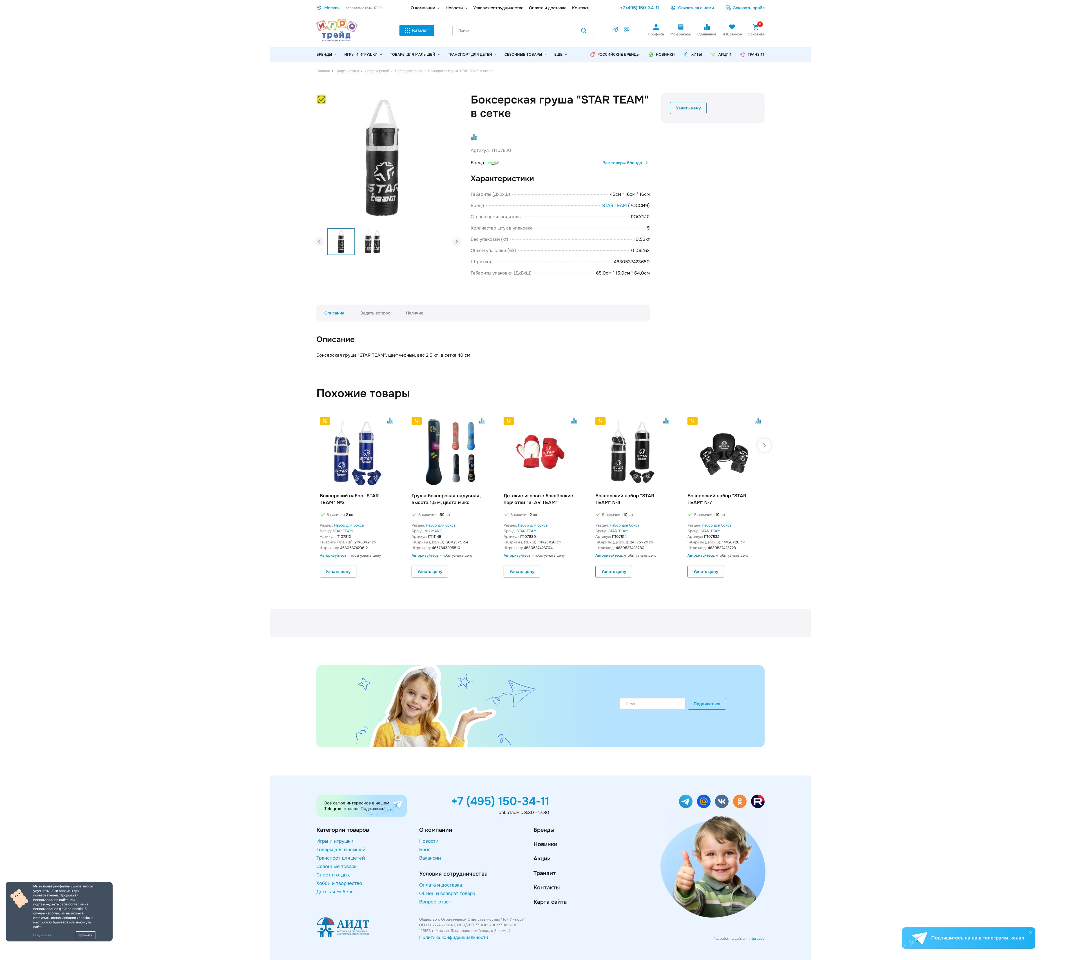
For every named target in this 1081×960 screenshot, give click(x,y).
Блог (424, 850)
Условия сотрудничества (498, 8)
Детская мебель (335, 892)
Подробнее (42, 935)
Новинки (545, 844)
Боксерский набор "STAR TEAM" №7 (717, 499)
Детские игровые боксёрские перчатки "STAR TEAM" (538, 499)
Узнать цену (688, 108)
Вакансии (430, 858)
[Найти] (583, 32)
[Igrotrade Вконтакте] (722, 801)
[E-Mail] (626, 30)
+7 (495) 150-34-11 (639, 8)
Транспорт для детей (470, 54)
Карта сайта (550, 901)
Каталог (420, 30)
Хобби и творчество (339, 883)
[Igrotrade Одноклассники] (740, 801)
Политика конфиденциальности (453, 937)
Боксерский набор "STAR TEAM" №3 (349, 499)
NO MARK (433, 531)
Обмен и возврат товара (447, 893)
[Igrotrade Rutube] (758, 801)
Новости (454, 8)
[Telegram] (615, 30)
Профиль (656, 34)
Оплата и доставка (547, 8)
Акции (542, 858)
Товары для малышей (412, 54)
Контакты (581, 8)
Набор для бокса (349, 525)
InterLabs (757, 938)
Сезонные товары (523, 54)
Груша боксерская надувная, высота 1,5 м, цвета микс (446, 499)
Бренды (543, 829)
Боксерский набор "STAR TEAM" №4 (625, 499)
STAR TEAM (614, 205)
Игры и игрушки (361, 54)
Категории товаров (342, 829)
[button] (438, 152)
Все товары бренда (622, 163)
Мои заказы (680, 34)
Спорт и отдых (333, 875)
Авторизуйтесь (333, 555)
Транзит (544, 873)
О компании (423, 8)
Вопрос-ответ (435, 902)
